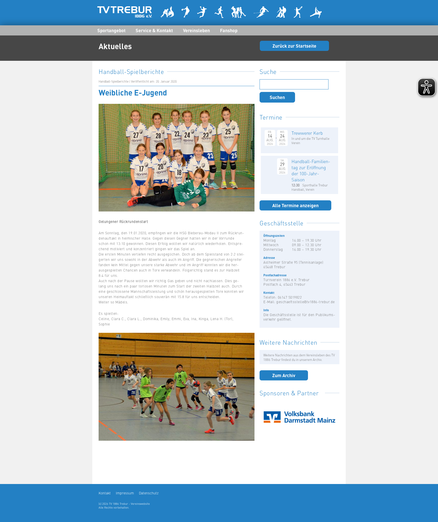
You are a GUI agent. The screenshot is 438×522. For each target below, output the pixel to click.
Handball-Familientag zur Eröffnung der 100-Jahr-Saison (310, 170)
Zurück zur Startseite (294, 45)
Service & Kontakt (154, 30)
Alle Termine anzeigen (295, 205)
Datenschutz (148, 492)
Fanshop (229, 30)
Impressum (125, 492)
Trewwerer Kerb (307, 133)
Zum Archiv (283, 375)
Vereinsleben (196, 30)
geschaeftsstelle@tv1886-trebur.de (305, 301)
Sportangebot (111, 30)
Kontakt (105, 492)
